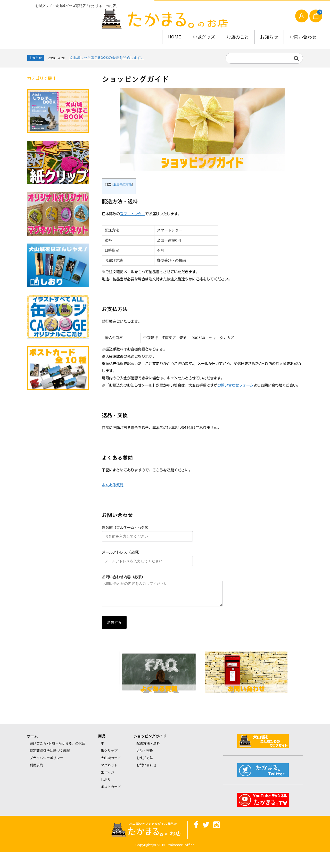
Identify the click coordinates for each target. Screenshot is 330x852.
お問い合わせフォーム (235, 385)
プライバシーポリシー (46, 758)
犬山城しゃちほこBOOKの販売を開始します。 (106, 57)
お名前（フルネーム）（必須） (126, 527)
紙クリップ (109, 751)
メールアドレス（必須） (122, 552)
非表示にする (122, 184)
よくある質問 (112, 485)
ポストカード (111, 787)
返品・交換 (144, 751)
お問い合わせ (303, 36)
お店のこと (237, 36)
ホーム (32, 736)
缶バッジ (107, 772)
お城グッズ (204, 36)
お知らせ (269, 36)
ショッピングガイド (150, 736)
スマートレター (132, 214)
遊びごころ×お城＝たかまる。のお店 (57, 743)
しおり (106, 779)
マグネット (109, 765)
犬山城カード (111, 758)
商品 (101, 736)
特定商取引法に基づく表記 (50, 751)
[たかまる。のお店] (165, 18)
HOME (175, 36)
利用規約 (36, 765)
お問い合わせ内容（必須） (123, 577)
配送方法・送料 (148, 743)
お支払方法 (144, 758)
